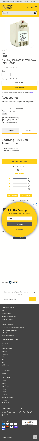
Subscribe (19, 224)
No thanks (19, 229)
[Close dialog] (35, 204)
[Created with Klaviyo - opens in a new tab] (19, 238)
